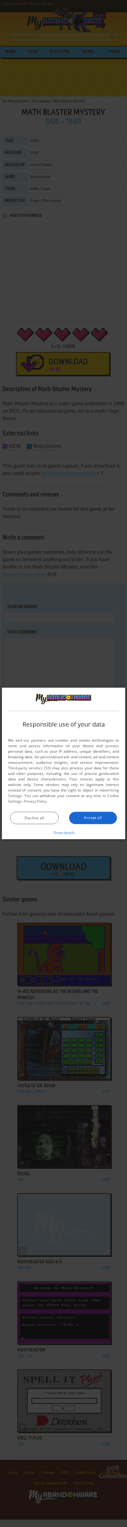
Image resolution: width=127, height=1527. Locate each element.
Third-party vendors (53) (29, 768)
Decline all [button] (34, 817)
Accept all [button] (93, 817)
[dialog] (63, 763)
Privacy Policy (35, 801)
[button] (63, 832)
